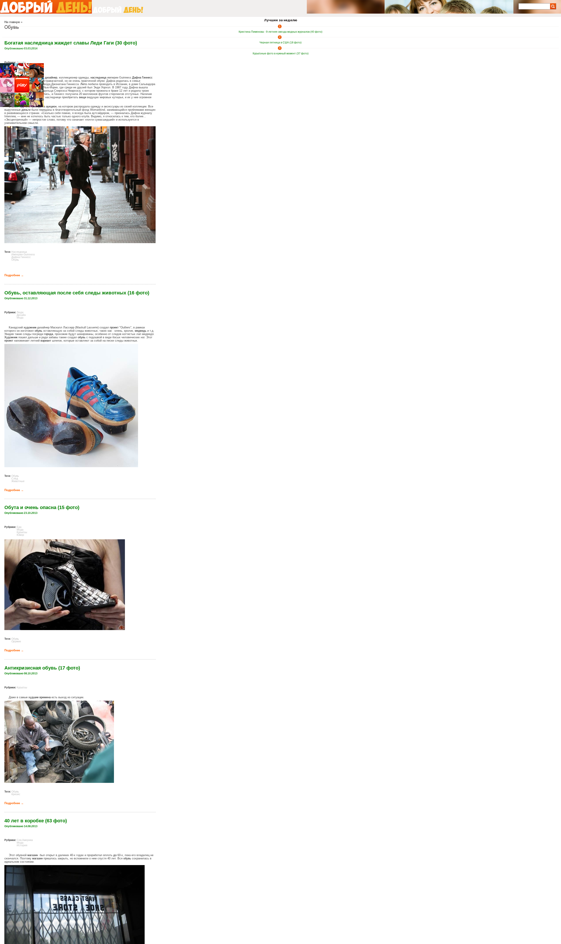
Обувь (15, 259)
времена (45, 697)
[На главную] (46, 7)
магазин (32, 855)
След (14, 478)
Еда (19, 527)
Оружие (16, 641)
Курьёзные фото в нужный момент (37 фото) (281, 53)
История (22, 845)
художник (30, 327)
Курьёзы (22, 532)
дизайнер (51, 77)
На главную (12, 22)
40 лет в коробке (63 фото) (35, 820)
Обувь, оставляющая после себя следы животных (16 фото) (76, 293)
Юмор (20, 535)
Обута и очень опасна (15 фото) (41, 507)
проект (114, 327)
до (115, 855)
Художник (11, 337)
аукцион (51, 106)
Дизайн (21, 62)
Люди (20, 312)
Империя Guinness (23, 254)
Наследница (19, 252)
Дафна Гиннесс (142, 77)
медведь (140, 330)
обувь (38, 330)
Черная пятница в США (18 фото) (280, 42)
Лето (83, 84)
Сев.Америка (25, 840)
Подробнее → (14, 275)
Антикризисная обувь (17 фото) (42, 668)
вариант (46, 340)
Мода (20, 317)
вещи (82, 97)
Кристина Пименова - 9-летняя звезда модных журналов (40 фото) (280, 31)
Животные (18, 481)
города (48, 334)
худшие (33, 697)
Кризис (15, 794)
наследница (98, 77)
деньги (25, 109)
